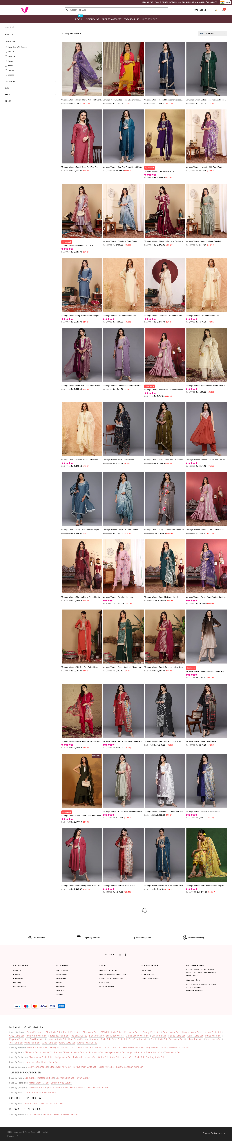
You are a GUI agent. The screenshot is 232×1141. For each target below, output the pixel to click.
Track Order (200, 10)
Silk (13, 27)
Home (7, 27)
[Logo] (25, 10)
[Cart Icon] (222, 9)
